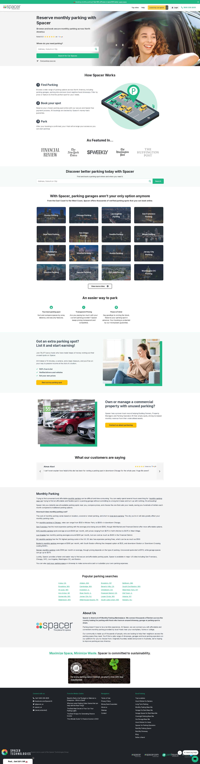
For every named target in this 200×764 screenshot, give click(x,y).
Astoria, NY (126, 596)
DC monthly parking (44, 539)
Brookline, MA (64, 586)
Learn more (123, 2)
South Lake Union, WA (110, 600)
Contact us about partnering (120, 425)
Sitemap (104, 710)
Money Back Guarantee (109, 704)
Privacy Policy (106, 701)
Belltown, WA (127, 583)
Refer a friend (140, 737)
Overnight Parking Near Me (144, 716)
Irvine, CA (62, 583)
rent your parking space (56, 563)
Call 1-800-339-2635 (42, 698)
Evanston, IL (84, 590)
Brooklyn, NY (106, 583)
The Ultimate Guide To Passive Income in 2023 (82, 719)
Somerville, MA (64, 596)
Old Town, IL (127, 593)
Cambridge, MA (86, 586)
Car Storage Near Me (142, 719)
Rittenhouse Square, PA (89, 600)
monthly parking (74, 498)
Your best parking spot (51, 312)
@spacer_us (39, 704)
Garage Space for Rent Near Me (146, 713)
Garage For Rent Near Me (144, 710)
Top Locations (140, 698)
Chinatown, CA (107, 590)
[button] (18, 761)
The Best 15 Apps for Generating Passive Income (81, 715)
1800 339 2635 (189, 7)
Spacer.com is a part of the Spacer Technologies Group (50, 752)
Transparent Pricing (84, 312)
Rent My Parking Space (143, 728)
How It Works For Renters (143, 701)
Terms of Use (105, 698)
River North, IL (85, 593)
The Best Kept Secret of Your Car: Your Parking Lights (80, 710)
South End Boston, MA (131, 586)
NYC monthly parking (44, 531)
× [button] (198, 1)
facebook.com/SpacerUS (43, 701)
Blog (136, 734)
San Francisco (42, 527)
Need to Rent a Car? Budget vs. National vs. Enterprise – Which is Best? (81, 699)
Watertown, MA (64, 600)
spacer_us (38, 707)
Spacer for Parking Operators (145, 725)
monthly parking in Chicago (50, 523)
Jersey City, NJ (86, 596)
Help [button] (143, 7)
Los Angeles (41, 535)
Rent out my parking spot (52, 382)
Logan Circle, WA (108, 596)
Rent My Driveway (141, 731)
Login (176, 7)
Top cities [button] (135, 7)
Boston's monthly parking (46, 543)
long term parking (117, 516)
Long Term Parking (141, 704)
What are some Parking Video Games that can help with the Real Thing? (82, 704)
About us (104, 707)
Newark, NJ (127, 600)
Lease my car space (156, 7)
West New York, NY (130, 590)
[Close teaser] (33, 758)
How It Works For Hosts (143, 722)
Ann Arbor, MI (64, 593)
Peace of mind (116, 312)
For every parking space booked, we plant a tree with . (97, 678)
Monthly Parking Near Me (143, 707)
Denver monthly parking (45, 550)
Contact (103, 713)
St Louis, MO (63, 590)
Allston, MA (84, 583)
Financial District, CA (109, 593)
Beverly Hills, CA (107, 586)
